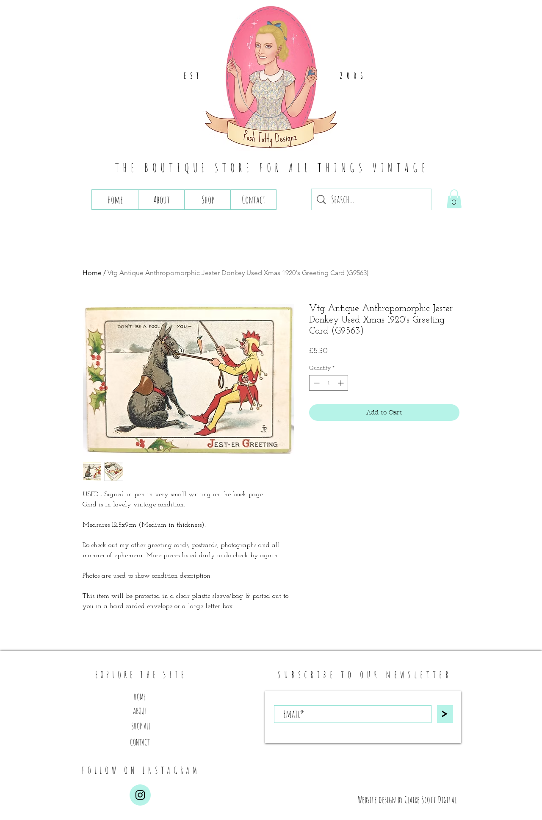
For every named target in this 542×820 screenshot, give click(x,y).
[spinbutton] (328, 382)
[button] (454, 198)
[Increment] (341, 382)
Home (92, 273)
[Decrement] (315, 382)
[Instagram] (140, 795)
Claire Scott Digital (430, 799)
